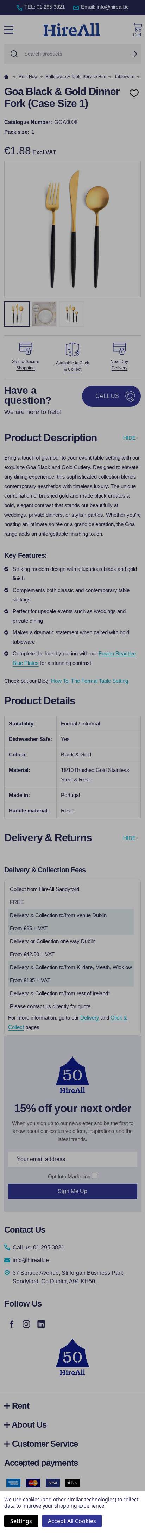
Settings (21, 1521)
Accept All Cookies (72, 1521)
